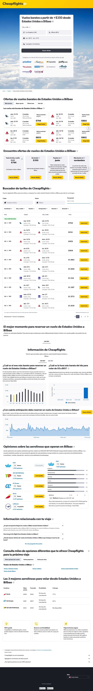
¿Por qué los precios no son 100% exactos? (18, 662)
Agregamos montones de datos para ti (16, 658)
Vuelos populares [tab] (28, 559)
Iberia (14, 493)
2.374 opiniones (18, 478)
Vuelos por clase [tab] (42, 559)
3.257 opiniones (18, 499)
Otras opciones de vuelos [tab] (12, 559)
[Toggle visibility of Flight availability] (71, 402)
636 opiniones (17, 488)
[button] (53, 22)
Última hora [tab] (30, 103)
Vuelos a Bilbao (37, 568)
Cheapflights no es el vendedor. (14, 655)
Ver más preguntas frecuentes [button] (33, 543)
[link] (13, 177)
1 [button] (77, 316)
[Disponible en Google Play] (42, 688)
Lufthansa (16, 504)
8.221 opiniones (17, 509)
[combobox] (26, 27)
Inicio (4, 91)
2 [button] (81, 316)
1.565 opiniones (17, 468)
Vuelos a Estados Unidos (11, 568)
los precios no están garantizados (43, 650)
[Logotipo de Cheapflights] (13, 4)
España (9, 91)
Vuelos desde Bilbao (10, 571)
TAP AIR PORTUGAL (18, 473)
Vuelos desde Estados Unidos (69, 568)
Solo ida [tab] (40, 103)
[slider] (91, 203)
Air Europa (16, 483)
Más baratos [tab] (8, 103)
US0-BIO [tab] (42, 361)
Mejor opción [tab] (20, 103)
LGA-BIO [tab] (46, 341)
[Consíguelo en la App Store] (50, 688)
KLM (14, 462)
